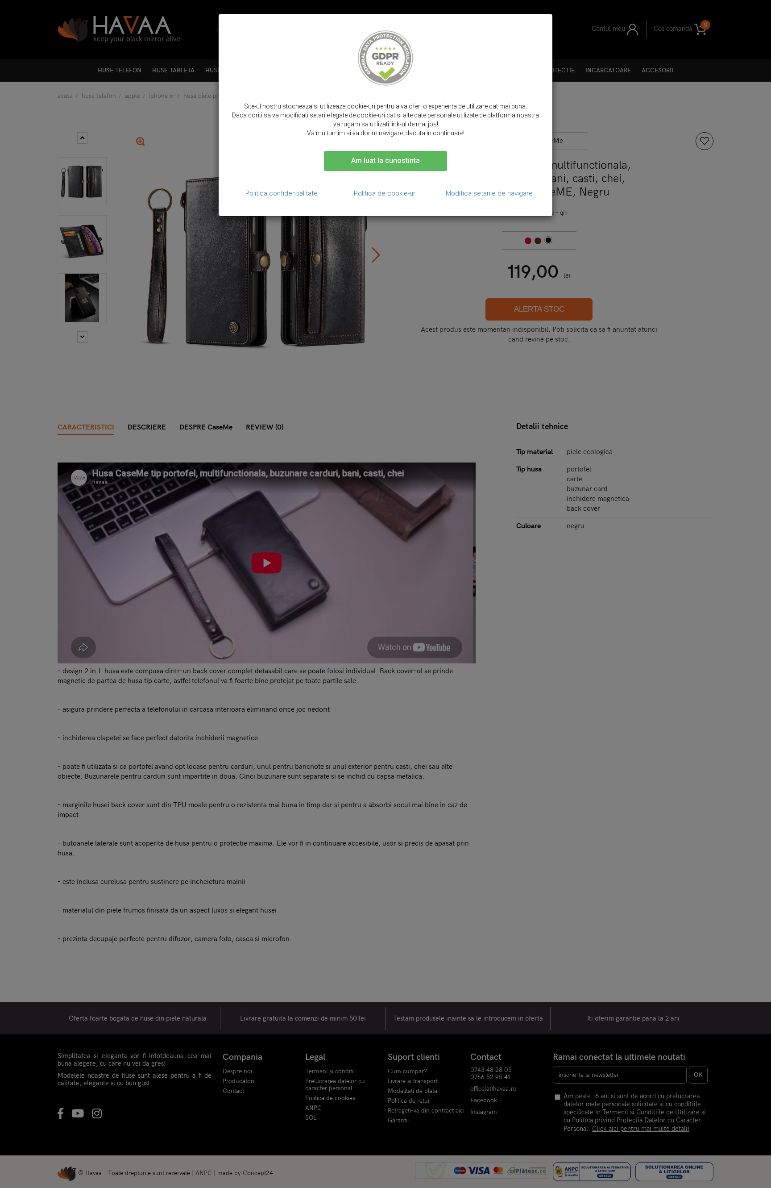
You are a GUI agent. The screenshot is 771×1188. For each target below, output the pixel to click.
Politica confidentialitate (281, 193)
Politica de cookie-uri (385, 193)
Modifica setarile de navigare (489, 193)
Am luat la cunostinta (385, 160)
